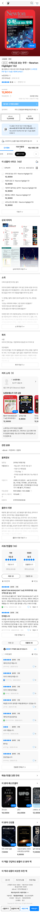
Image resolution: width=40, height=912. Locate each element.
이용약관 (9, 896)
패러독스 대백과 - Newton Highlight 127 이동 (22, 196)
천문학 (18, 450)
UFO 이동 (24, 801)
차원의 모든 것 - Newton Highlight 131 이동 (22, 182)
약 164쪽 (16, 494)
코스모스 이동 (9, 801)
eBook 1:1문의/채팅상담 (19, 889)
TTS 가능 (17, 472)
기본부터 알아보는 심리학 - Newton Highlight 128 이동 (22, 189)
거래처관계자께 (26, 898)
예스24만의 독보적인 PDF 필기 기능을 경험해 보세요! (22, 132)
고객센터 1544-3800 (13, 885)
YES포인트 (5, 96)
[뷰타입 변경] (37, 168)
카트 (37, 3)
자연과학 (12, 450)
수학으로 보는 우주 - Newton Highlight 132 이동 (22, 175)
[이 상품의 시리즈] (37, 161)
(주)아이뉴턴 (6, 78)
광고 (23, 900)
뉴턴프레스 (5, 75)
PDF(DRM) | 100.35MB (21, 491)
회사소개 (17, 898)
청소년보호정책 (29, 896)
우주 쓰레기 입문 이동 (9, 841)
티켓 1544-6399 (27, 885)
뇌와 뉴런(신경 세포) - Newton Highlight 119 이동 (22, 203)
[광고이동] (31, 3)
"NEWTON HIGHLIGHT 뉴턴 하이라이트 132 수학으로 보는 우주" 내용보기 (20, 597)
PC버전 (12, 898)
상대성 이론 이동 (26, 408)
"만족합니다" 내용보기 (20, 621)
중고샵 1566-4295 (21, 887)
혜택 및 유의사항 (10, 569)
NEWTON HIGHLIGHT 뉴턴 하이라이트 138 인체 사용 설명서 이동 (10, 408)
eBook (4, 450)
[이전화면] (3, 3)
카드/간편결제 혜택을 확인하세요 (25, 110)
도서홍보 (18, 900)
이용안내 (4, 466)
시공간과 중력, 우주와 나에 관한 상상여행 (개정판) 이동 (24, 840)
